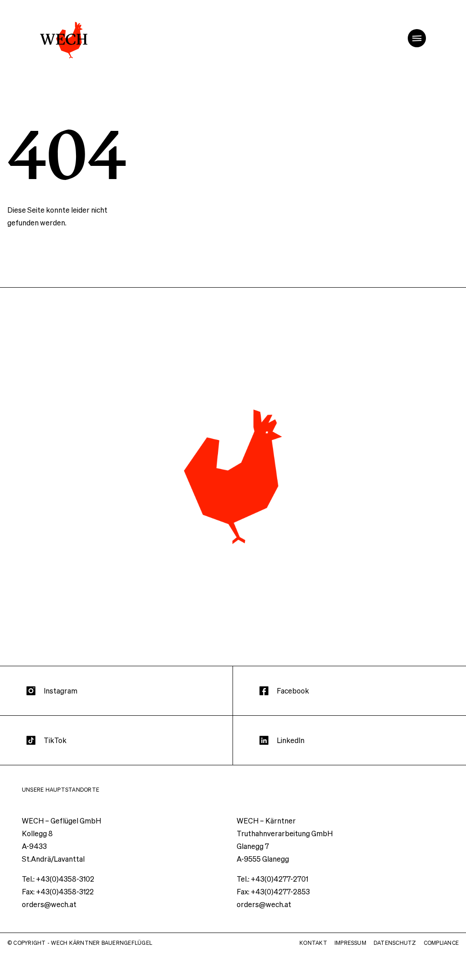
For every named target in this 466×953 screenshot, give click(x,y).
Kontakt (313, 942)
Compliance (441, 942)
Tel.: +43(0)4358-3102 (58, 878)
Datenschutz (395, 942)
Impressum (350, 942)
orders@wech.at (49, 904)
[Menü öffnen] (417, 38)
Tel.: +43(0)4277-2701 (272, 878)
